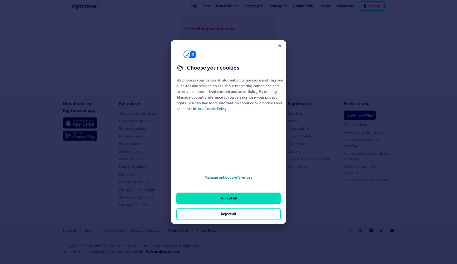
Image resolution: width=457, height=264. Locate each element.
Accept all (228, 198)
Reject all (228, 214)
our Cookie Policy (212, 109)
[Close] (279, 46)
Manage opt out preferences (228, 177)
